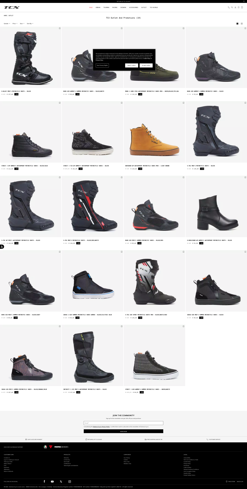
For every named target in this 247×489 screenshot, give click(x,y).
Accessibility (187, 457)
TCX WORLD (154, 7)
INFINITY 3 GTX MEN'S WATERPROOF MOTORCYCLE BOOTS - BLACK (85, 389)
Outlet (144, 7)
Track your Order (8, 461)
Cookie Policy (187, 461)
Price (14, 23)
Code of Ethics (187, 467)
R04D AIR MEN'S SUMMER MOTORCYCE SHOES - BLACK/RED (144, 240)
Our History (127, 457)
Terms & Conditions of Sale (191, 459)
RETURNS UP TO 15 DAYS (95, 439)
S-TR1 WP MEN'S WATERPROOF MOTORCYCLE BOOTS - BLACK (20, 240)
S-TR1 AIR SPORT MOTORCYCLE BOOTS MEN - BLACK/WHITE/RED (146, 315)
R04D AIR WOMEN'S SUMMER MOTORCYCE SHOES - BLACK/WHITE (83, 91)
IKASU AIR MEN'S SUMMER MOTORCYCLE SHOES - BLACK (205, 315)
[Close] (244, 1)
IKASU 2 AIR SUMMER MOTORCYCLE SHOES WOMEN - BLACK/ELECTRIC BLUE (87, 315)
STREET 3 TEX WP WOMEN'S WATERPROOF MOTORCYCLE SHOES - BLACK (86, 166)
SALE (91, 7)
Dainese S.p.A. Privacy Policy (101, 426)
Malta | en (240, 481)
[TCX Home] (32, 7)
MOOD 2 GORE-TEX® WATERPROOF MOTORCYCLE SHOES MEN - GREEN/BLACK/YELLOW (151, 91)
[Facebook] (44, 481)
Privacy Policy (187, 463)
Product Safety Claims (189, 475)
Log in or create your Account (11, 459)
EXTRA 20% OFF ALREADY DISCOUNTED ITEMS (123, 1)
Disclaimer (186, 465)
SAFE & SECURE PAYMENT (35, 439)
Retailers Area (127, 463)
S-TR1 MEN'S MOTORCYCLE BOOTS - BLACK (201, 166)
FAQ (5, 465)
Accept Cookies (146, 65)
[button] (59, 58)
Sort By (29, 23)
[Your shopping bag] (242, 7)
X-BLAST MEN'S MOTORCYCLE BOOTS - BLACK (16, 91)
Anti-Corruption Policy (189, 471)
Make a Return (7, 463)
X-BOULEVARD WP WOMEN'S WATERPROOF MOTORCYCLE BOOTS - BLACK (209, 240)
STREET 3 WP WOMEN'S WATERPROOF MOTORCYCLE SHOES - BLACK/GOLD (24, 166)
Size (21, 23)
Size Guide (66, 461)
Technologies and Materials (71, 465)
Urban (98, 7)
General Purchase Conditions (191, 469)
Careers (126, 459)
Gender (6, 23)
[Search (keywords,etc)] (232, 7)
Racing (114, 7)
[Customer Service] (229, 7)
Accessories (133, 7)
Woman (123, 7)
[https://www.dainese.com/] (51, 446)
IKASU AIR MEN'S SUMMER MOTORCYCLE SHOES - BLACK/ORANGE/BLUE (24, 389)
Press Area (126, 461)
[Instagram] (69, 481)
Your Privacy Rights (102, 65)
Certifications (67, 463)
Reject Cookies (132, 65)
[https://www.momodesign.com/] (61, 446)
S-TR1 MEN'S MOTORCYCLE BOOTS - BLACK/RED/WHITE (81, 240)
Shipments (7, 469)
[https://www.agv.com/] (45, 446)
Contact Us (7, 457)
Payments (6, 467)
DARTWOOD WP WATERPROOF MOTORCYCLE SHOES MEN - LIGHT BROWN (147, 166)
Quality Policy (187, 473)
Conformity (67, 459)
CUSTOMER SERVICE (214, 439)
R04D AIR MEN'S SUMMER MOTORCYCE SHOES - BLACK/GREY (20, 315)
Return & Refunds (8, 471)
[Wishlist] (238, 7)
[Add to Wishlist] (60, 28)
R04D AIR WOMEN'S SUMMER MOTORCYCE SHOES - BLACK (205, 91)
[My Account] (235, 7)
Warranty (66, 457)
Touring (106, 7)
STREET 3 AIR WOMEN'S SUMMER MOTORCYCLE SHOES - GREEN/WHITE (147, 389)
